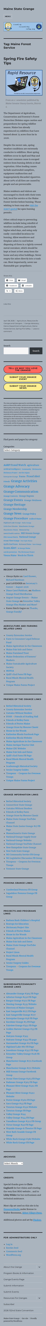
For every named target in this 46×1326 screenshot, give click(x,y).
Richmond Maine (25, 544)
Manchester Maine (11, 530)
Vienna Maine (10, 555)
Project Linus (12, 952)
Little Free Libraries (11, 526)
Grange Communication (21, 491)
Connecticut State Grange (19, 805)
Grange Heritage (14, 504)
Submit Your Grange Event (23, 378)
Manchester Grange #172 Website (23, 1068)
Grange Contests (11, 496)
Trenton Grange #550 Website (21, 1107)
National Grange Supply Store (21, 837)
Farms (22, 476)
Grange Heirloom (33, 500)
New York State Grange (18, 851)
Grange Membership (15, 509)
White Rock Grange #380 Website (23, 1139)
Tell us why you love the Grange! (23, 369)
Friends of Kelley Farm (17, 720)
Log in (9, 1244)
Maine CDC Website (16, 748)
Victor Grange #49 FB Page (19, 1125)
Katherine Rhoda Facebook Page (22, 734)
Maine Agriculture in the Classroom (24, 646)
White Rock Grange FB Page (20, 1142)
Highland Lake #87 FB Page (20, 1046)
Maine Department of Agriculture (17, 326)
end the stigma (24, 473)
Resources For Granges (15, 1298)
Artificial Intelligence (12, 469)
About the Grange (13, 1267)
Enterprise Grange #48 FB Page (22, 1018)
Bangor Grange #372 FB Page (21, 1000)
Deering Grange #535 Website (21, 1004)
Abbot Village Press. (32, 1212)
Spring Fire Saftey (23, 329)
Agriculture (21, 321)
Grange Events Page (14, 1279)
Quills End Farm (11, 544)
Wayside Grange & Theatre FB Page (24, 1128)
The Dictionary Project (26, 552)
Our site (25, 1318)
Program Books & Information (19, 1273)
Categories (9, 446)
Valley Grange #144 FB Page (20, 1117)
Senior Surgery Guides (17, 769)
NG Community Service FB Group (23, 854)
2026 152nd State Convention (19, 1310)
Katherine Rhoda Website (19, 738)
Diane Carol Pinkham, (17, 590)
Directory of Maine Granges (20, 1007)
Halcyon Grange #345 (17, 1036)
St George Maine (24, 548)
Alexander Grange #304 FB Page (22, 993)
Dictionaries (37, 469)
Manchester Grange (26, 526)
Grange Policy (29, 514)
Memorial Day (24, 530)
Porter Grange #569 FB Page (20, 1100)
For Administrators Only (20, 1237)
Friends (7, 481)
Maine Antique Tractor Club (20, 745)
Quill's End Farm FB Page (19, 674)
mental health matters (12, 533)
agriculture (33, 465)
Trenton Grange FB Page (18, 1110)
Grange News (12, 513)
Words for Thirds (25, 555)
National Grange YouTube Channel (23, 844)
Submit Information (14, 1285)
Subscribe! (9, 1304)
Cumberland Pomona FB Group (21, 889)
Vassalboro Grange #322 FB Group (23, 1121)
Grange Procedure (16, 518)
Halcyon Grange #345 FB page (21, 1039)
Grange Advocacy (31, 323)
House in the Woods (16, 730)
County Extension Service (19, 635)
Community (26, 469)
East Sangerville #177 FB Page (21, 1011)
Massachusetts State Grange (20, 833)
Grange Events (13, 500)
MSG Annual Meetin (11, 537)
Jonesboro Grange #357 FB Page (22, 1050)
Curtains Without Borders (19, 713)
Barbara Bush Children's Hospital (23, 920)
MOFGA (10, 671)
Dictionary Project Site (17, 927)
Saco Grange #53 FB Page (19, 1103)
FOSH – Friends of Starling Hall (22, 716)
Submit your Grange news (23, 387)
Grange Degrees (26, 496)
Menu (8, 16)
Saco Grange (36, 544)
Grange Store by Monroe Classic (22, 727)
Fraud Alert (33, 476)
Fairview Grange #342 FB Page (21, 1025)
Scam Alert (10, 547)
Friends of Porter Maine (18, 723)
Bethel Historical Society (18, 706)
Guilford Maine (35, 519)
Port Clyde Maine (26, 541)
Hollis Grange (26, 523)
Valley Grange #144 (16, 1114)
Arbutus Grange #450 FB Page (21, 997)
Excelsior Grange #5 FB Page (20, 1022)
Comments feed (14, 1251)
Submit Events (11, 1292)
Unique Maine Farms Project (20, 685)
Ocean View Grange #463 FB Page (23, 1078)
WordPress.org (13, 1255)
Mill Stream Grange (30, 533)
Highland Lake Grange (12, 523)
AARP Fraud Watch (15, 465)
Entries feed (12, 1248)
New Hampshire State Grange (21, 847)
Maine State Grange (19, 9)
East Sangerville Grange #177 (21, 1015)
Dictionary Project (11, 473)
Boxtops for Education (17, 924)
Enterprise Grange (11, 477)
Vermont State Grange (17, 868)
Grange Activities (24, 481)
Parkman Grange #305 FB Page (22, 1082)
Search (7, 345)
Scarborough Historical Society (21, 766)
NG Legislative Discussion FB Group (24, 858)
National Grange (27, 537)
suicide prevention (10, 552)
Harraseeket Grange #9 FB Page (22, 1043)
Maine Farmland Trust (17, 653)
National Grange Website (19, 840)
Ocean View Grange (11, 541)
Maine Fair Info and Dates (19, 649)
